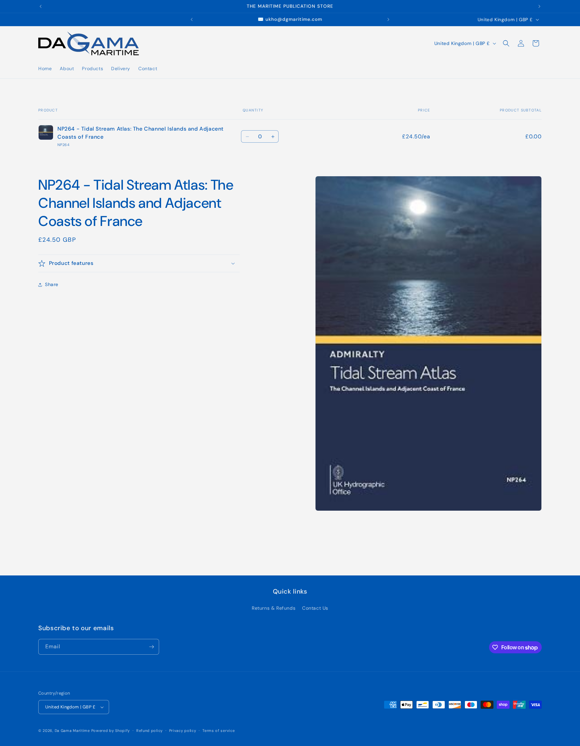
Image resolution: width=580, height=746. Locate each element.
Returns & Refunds (273, 608)
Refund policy (149, 730)
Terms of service (218, 730)
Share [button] (51, 284)
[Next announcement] (539, 6)
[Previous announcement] (40, 6)
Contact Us (315, 608)
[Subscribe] (151, 647)
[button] (506, 43)
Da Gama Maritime (72, 730)
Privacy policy (182, 730)
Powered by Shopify (110, 730)
